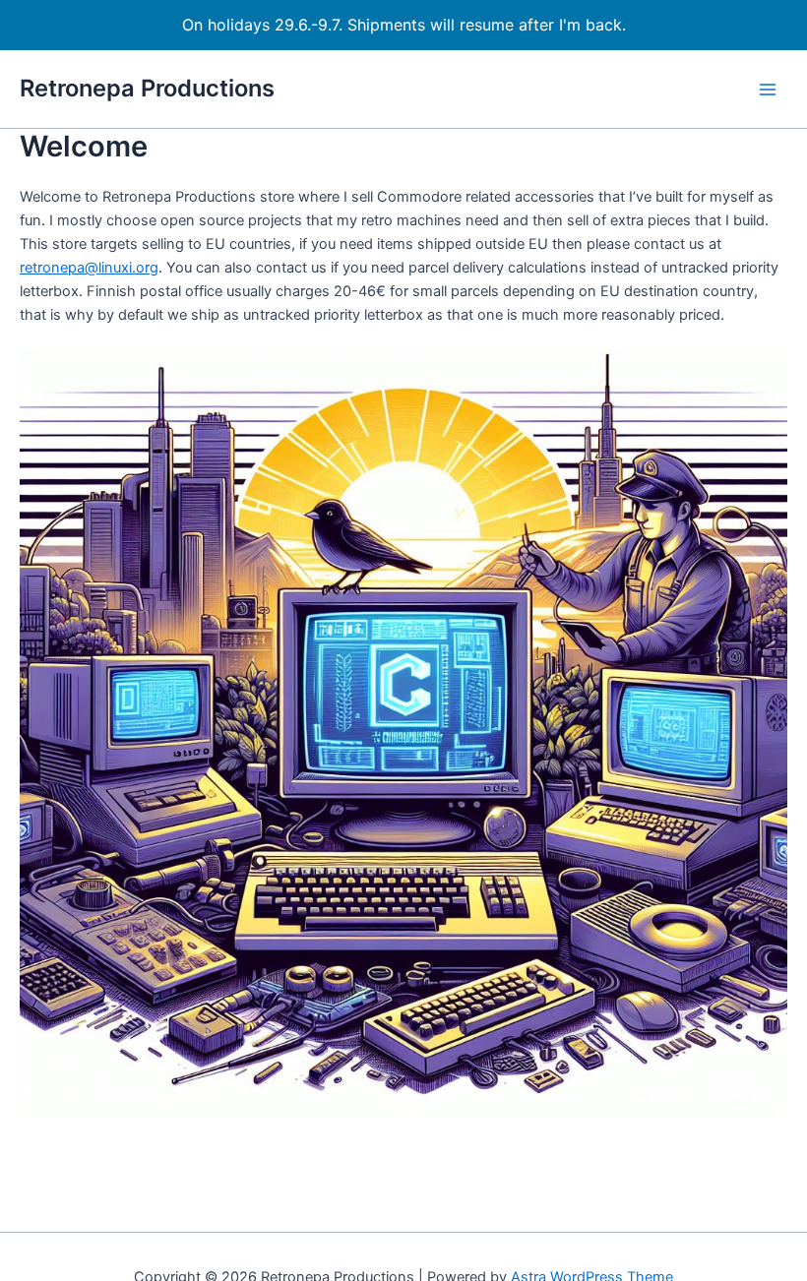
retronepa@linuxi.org (89, 267)
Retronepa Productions (147, 88)
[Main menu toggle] (767, 88)
